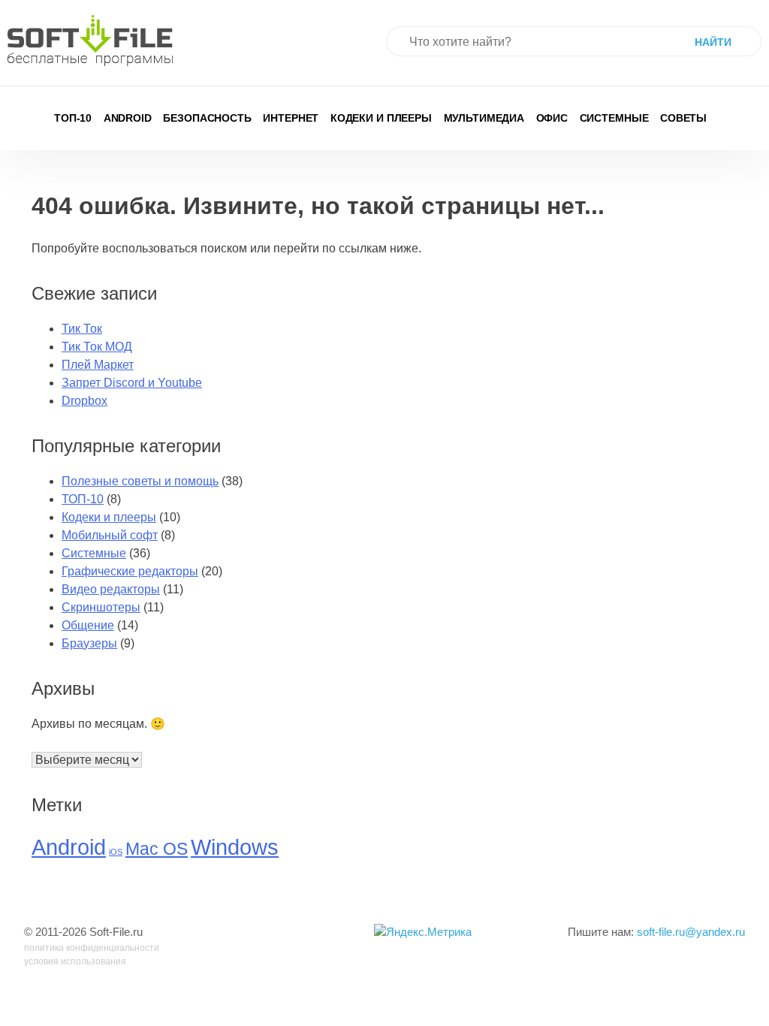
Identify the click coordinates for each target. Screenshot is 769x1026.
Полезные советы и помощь (140, 481)
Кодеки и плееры (381, 118)
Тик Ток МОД (97, 346)
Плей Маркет (98, 364)
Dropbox (84, 400)
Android (128, 118)
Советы (683, 118)
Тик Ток (82, 328)
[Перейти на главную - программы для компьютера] (90, 40)
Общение (88, 625)
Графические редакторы (130, 571)
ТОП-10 (73, 118)
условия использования (75, 961)
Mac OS (156, 849)
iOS (115, 851)
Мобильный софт (110, 535)
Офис (552, 118)
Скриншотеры (101, 607)
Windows (235, 846)
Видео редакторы (111, 589)
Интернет (290, 118)
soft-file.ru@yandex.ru (691, 931)
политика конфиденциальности (91, 948)
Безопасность (207, 118)
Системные (614, 118)
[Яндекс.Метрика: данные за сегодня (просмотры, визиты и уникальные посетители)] (423, 932)
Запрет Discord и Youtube (132, 382)
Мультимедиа (484, 118)
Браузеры (89, 643)
